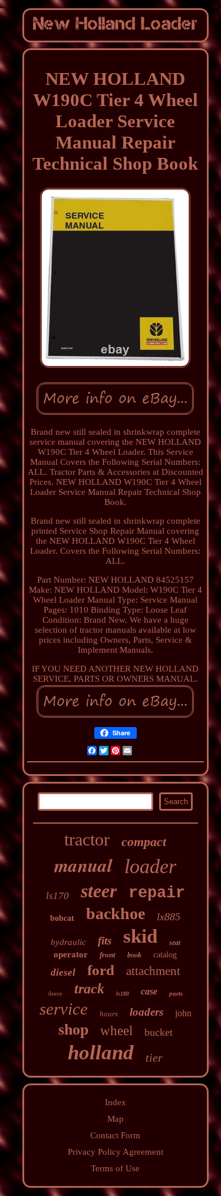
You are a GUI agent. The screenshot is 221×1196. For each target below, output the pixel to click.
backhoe (115, 913)
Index (115, 1102)
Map (115, 1119)
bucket (158, 1032)
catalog (165, 954)
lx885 (168, 917)
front (108, 954)
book (134, 955)
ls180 (122, 993)
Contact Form (115, 1135)
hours (109, 1013)
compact (143, 841)
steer (99, 890)
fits (104, 940)
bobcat (62, 918)
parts (176, 993)
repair (156, 893)
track (89, 988)
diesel (63, 972)
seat (174, 943)
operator (71, 954)
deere (55, 993)
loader (150, 866)
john (183, 1013)
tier (154, 1057)
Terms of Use (115, 1168)
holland (101, 1052)
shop (73, 1029)
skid (140, 936)
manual (83, 865)
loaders (146, 1012)
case (149, 991)
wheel (116, 1030)
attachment (153, 971)
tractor (87, 839)
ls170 (57, 895)
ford (100, 970)
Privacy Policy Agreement (115, 1152)
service (63, 1008)
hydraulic (68, 942)
